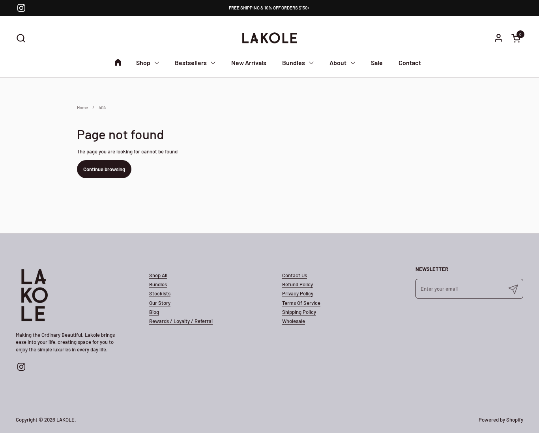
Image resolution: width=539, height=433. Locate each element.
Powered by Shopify (501, 419)
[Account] (498, 38)
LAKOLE (65, 419)
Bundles (158, 284)
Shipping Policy (299, 312)
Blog (154, 312)
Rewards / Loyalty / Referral (181, 321)
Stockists (159, 293)
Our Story (159, 303)
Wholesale (293, 321)
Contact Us (294, 275)
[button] (21, 38)
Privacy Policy (297, 293)
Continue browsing (104, 169)
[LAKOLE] (269, 38)
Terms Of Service (301, 303)
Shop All (158, 275)
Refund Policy (297, 284)
